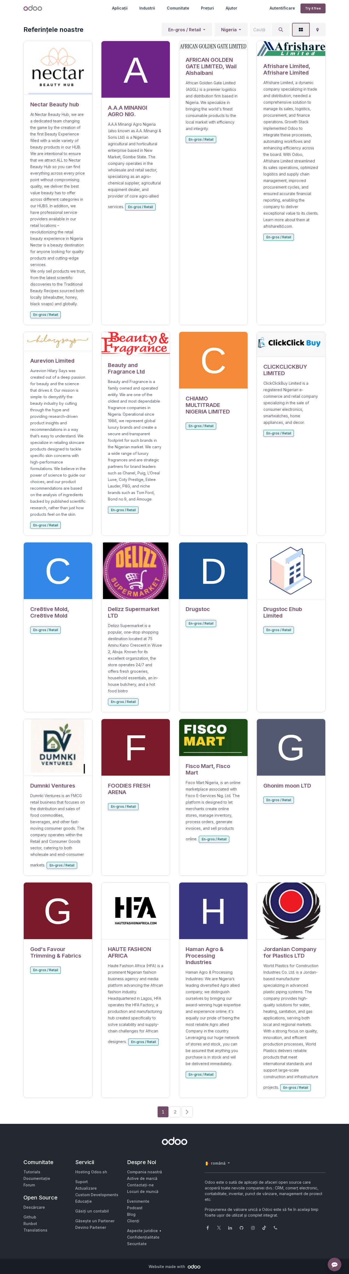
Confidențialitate (143, 1237)
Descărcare (34, 1207)
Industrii (147, 8)
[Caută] (281, 29)
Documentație (36, 1178)
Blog (131, 1214)
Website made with (167, 1266)
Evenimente (138, 1201)
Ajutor (231, 8)
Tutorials (31, 1172)
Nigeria (229, 29)
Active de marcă (142, 1178)
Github (29, 1217)
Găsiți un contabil (92, 1211)
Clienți (133, 1221)
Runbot (30, 1223)
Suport (81, 1181)
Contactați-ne (140, 1185)
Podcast (135, 1207)
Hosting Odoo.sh (91, 1172)
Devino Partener (90, 1227)
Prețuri (207, 8)
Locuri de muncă (142, 1191)
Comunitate (178, 8)
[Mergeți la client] (58, 68)
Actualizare (86, 1188)
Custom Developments (96, 1194)
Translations (35, 1230)
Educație (83, 1201)
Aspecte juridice (142, 1230)
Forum (29, 1185)
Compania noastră (144, 1172)
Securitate (137, 1243)
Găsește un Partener (95, 1221)
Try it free (313, 8)
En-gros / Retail (184, 29)
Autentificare (282, 8)
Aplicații (120, 8)
